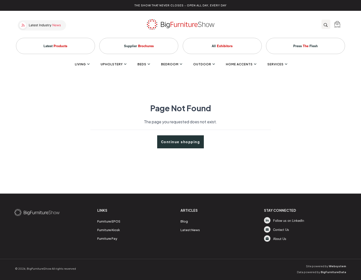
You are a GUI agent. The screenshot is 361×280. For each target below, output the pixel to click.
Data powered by (321, 272)
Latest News (190, 230)
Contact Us (281, 229)
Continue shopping (180, 141)
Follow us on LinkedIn (288, 220)
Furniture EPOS (108, 221)
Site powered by (326, 266)
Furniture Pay (107, 238)
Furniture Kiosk (108, 230)
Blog (184, 221)
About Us (279, 238)
